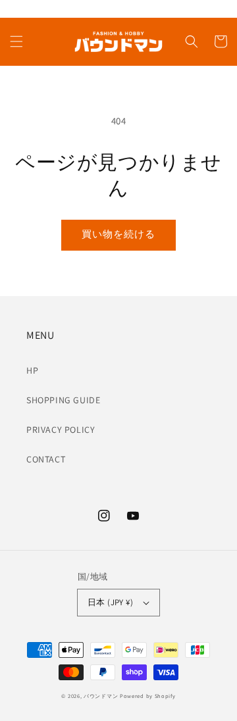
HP (32, 370)
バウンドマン (101, 695)
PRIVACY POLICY (60, 429)
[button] (16, 41)
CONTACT (45, 459)
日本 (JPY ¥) (110, 602)
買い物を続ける (118, 234)
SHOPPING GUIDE (63, 400)
